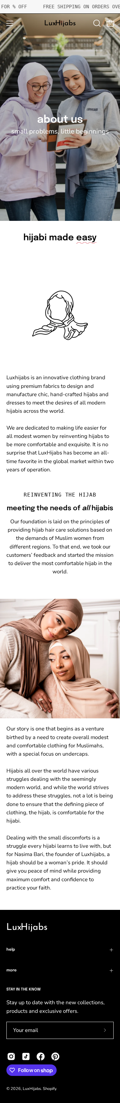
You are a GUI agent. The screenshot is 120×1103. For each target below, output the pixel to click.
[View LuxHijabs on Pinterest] (55, 1056)
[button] (96, 23)
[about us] (60, 117)
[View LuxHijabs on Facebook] (40, 1056)
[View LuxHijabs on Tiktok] (26, 1056)
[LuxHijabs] (60, 23)
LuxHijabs (32, 1088)
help (10, 950)
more (11, 970)
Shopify (49, 1088)
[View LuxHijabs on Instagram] (11, 1056)
